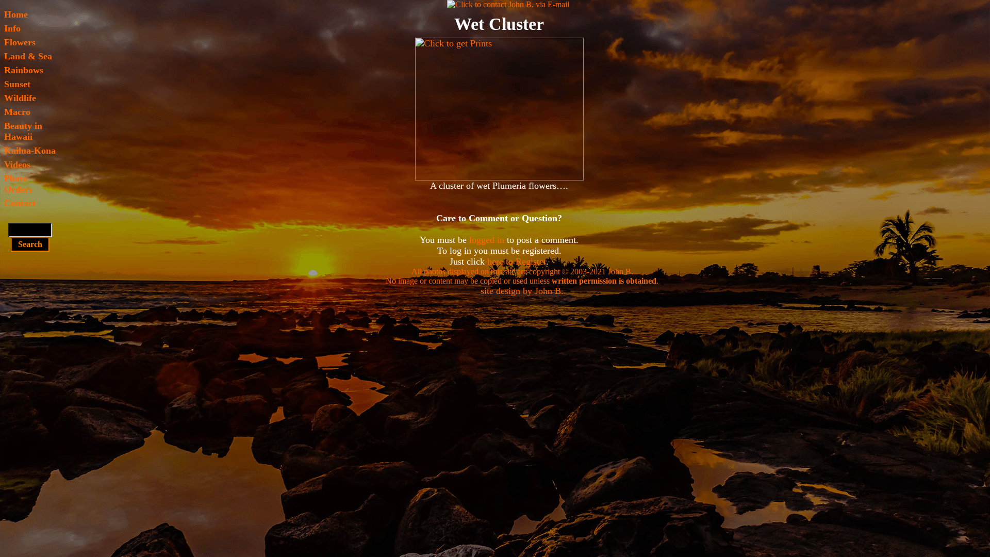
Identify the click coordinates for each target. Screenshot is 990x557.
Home (16, 14)
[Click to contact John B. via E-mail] (508, 4)
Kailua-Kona (30, 150)
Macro (17, 112)
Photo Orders (18, 183)
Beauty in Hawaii (23, 131)
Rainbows (23, 70)
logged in (486, 240)
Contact (20, 203)
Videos (17, 164)
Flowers (20, 42)
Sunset (17, 84)
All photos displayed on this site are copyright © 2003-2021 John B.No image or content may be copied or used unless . (522, 276)
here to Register (516, 261)
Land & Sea (28, 56)
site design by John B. (522, 291)
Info (12, 28)
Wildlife (20, 98)
